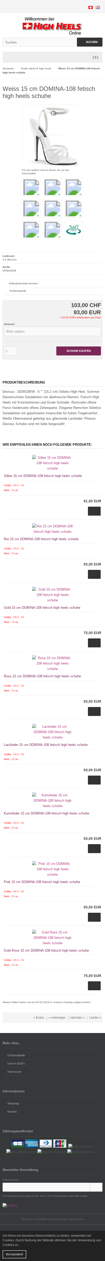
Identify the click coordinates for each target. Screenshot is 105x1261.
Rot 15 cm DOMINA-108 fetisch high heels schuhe (41, 539)
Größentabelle (17, 290)
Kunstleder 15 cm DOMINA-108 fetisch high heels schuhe (46, 813)
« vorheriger (57, 1017)
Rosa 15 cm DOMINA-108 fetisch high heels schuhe (42, 676)
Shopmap (13, 1103)
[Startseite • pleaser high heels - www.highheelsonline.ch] (53, 25)
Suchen (89, 42)
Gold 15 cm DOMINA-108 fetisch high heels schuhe (42, 608)
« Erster (38, 1017)
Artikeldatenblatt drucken (23, 283)
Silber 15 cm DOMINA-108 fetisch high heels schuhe (43, 476)
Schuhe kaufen (79, 351)
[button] (52, 331)
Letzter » (95, 1017)
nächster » (77, 1017)
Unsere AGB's (16, 1063)
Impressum (14, 1071)
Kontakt (12, 1111)
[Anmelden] (96, 1187)
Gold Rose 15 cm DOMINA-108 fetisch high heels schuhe (46, 950)
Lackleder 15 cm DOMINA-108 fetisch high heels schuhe (46, 745)
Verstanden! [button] (14, 1254)
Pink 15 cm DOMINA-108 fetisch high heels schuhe (42, 882)
